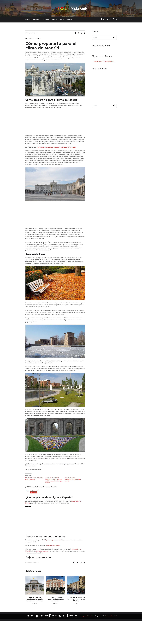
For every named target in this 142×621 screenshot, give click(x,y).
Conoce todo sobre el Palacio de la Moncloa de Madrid (55, 599)
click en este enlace (42, 551)
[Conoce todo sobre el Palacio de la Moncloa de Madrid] (55, 585)
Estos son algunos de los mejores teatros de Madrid (76, 599)
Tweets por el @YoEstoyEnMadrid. (104, 61)
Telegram (46, 540)
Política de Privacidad (111, 616)
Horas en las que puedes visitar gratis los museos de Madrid (34, 599)
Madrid (27, 19)
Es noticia (46, 19)
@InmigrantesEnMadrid (53, 545)
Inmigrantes (36, 19)
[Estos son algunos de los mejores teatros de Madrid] (76, 585)
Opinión (54, 19)
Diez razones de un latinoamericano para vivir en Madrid (73, 479)
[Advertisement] (55, 121)
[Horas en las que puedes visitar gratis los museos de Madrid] (34, 585)
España (62, 19)
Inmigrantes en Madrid (56, 540)
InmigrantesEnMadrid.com (51, 615)
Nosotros (69, 19)
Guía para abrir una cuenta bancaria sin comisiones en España (56, 147)
